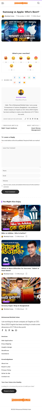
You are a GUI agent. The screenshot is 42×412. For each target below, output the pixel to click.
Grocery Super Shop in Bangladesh (15, 306)
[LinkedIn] (37, 119)
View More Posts (21, 100)
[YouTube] (16, 330)
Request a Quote (9, 391)
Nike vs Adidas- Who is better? (13, 233)
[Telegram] (19, 82)
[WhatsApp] (29, 78)
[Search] (38, 3)
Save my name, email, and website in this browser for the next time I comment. (21, 186)
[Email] (24, 82)
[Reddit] (15, 82)
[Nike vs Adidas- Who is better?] (21, 218)
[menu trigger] (3, 3)
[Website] (25, 119)
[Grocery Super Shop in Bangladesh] (21, 290)
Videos (6, 229)
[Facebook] (15, 78)
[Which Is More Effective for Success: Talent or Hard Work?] (21, 253)
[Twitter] (19, 78)
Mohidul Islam (9, 16)
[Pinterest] (24, 78)
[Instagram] (35, 119)
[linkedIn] (34, 78)
